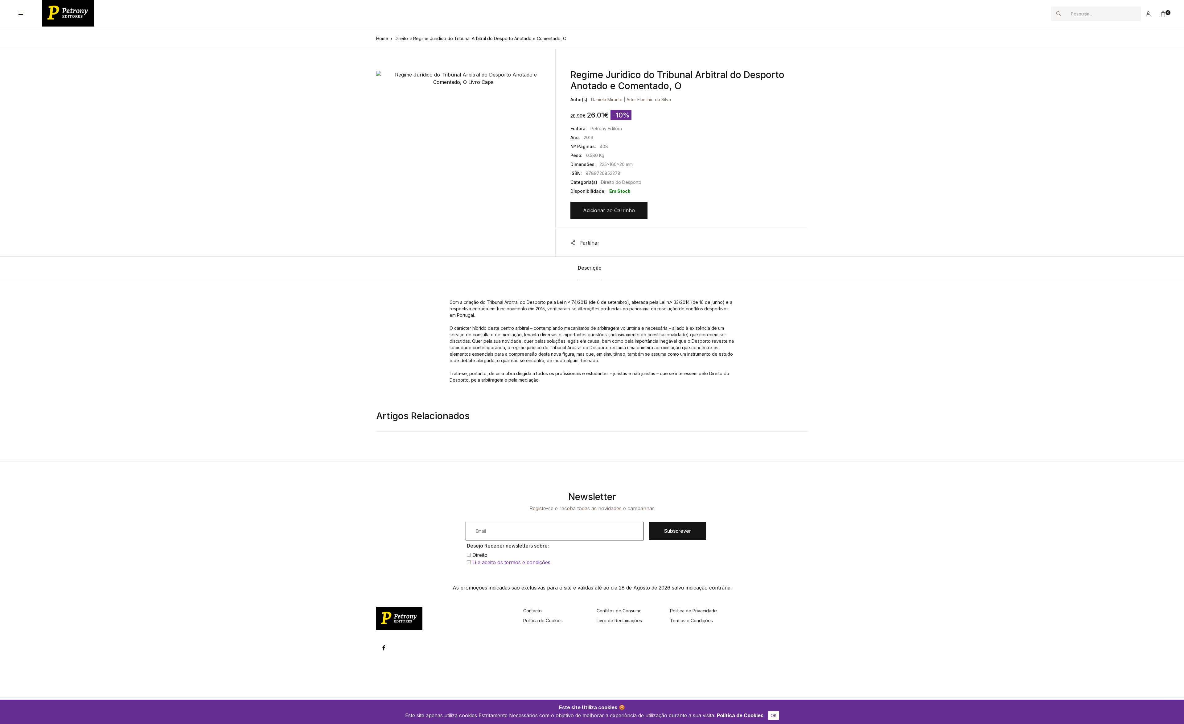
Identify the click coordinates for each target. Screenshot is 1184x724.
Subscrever (677, 531)
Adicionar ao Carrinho (609, 210)
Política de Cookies (740, 715)
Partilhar (588, 243)
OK (774, 715)
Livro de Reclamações (619, 620)
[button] (21, 14)
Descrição (590, 268)
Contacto (532, 610)
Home (382, 38)
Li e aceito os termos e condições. (512, 562)
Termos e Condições (691, 620)
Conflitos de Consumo (619, 610)
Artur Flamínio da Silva (649, 99)
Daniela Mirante (607, 99)
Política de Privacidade (693, 610)
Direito (401, 38)
